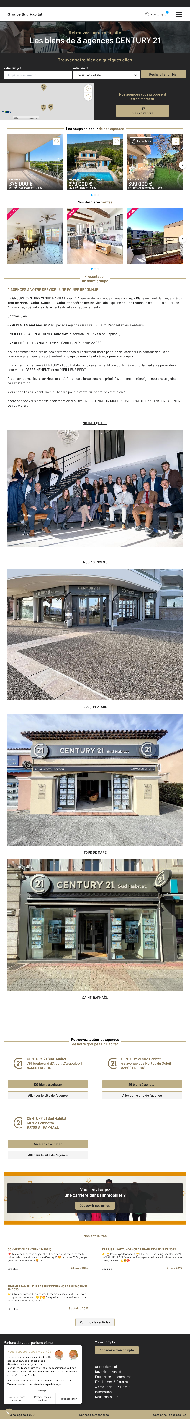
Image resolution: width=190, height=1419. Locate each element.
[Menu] (179, 14)
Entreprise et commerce (113, 1377)
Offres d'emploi (106, 1367)
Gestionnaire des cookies (169, 1414)
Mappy (34, 118)
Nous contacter (106, 1397)
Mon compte (158, 14)
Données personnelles (94, 1414)
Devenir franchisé (108, 1372)
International (104, 1392)
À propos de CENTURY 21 (113, 1387)
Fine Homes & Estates (111, 1382)
